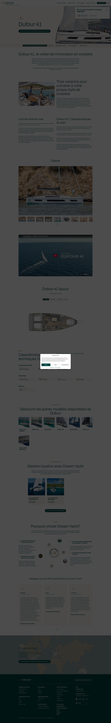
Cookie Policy (52, 367)
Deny (55, 364)
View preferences (65, 364)
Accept (46, 364)
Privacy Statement (58, 367)
